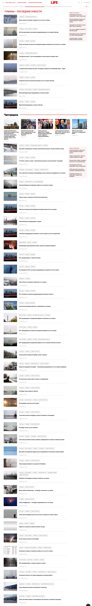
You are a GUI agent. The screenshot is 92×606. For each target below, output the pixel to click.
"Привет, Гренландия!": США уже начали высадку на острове (77, 156)
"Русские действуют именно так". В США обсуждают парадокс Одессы (77, 20)
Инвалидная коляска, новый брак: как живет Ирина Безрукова (78, 34)
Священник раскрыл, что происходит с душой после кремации (76, 175)
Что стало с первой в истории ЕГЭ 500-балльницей (78, 30)
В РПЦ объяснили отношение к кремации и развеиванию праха (77, 170)
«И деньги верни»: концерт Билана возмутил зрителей (76, 39)
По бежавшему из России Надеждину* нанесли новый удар (77, 15)
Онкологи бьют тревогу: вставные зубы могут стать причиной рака (78, 161)
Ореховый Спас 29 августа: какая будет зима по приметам (77, 25)
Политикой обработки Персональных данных (34, 6)
